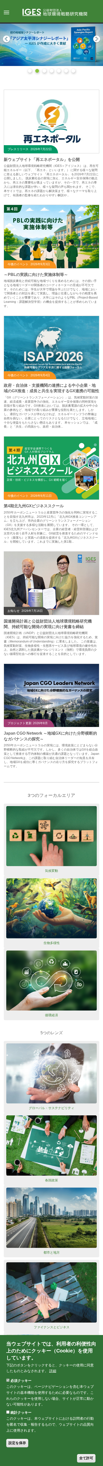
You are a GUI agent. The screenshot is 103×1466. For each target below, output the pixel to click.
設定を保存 (17, 1443)
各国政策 (51, 1180)
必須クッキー (21, 1381)
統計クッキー (21, 1412)
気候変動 (51, 871)
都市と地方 (52, 1252)
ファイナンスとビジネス (52, 1327)
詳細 (52, 1371)
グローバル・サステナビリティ (51, 1108)
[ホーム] (57, 13)
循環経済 (51, 1015)
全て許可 (86, 1458)
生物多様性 (52, 943)
